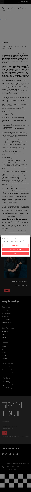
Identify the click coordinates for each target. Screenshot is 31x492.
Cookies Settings (15, 245)
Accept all (15, 253)
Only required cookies (15, 249)
